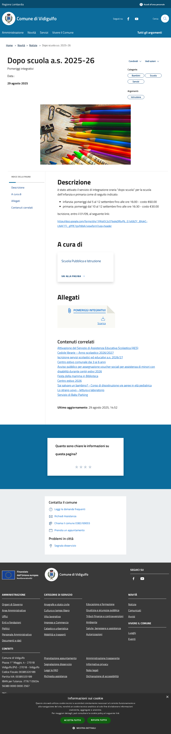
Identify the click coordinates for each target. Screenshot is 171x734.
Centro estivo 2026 (69, 380)
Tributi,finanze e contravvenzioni (104, 616)
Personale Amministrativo (17, 634)
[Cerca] (165, 19)
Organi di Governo (12, 604)
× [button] (167, 697)
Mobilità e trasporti (55, 634)
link (117, 713)
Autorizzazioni (94, 634)
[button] (85, 728)
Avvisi (131, 616)
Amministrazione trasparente (103, 658)
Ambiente (91, 622)
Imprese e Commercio (56, 622)
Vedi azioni (150, 61)
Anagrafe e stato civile (56, 604)
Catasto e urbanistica (56, 628)
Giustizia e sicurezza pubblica (102, 610)
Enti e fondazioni (11, 622)
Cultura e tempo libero (56, 610)
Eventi (132, 639)
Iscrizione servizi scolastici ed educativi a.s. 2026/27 (90, 357)
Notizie (33, 45)
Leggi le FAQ (51, 670)
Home (9, 45)
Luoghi (132, 633)
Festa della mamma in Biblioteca (77, 376)
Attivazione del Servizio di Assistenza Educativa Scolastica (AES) (97, 348)
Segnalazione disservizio (58, 664)
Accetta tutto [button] (72, 720)
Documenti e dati (11, 640)
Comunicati (134, 610)
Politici (6, 628)
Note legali (92, 670)
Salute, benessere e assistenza (103, 628)
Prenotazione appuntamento (60, 658)
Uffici (5, 616)
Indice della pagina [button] (21, 176)
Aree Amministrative (14, 610)
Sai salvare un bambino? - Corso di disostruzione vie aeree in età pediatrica (104, 385)
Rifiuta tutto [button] (99, 720)
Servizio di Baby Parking (72, 394)
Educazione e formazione (100, 604)
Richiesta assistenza (55, 676)
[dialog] (85, 713)
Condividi (133, 61)
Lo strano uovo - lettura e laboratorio (80, 390)
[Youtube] (135, 18)
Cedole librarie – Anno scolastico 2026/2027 (85, 352)
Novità (21, 45)
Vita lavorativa (52, 616)
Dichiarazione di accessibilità (102, 676)
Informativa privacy (97, 664)
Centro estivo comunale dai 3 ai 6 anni (81, 362)
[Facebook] (127, 18)
